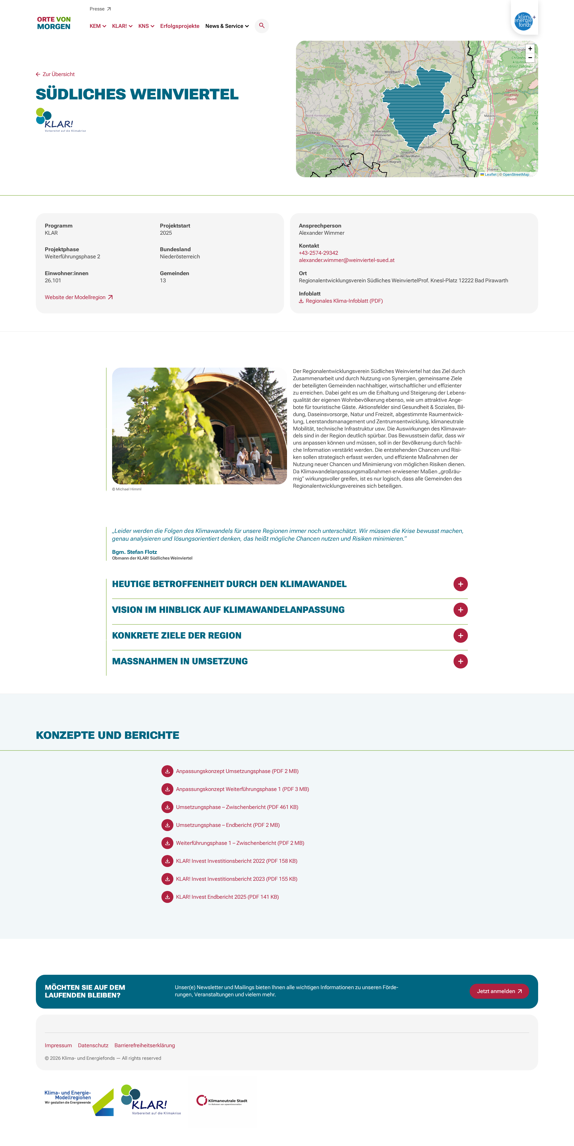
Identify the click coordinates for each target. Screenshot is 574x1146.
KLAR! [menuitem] (120, 26)
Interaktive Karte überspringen (287, 37)
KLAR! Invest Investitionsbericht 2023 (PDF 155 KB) (236, 879)
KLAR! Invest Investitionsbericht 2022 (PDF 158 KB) (236, 861)
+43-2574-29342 (318, 253)
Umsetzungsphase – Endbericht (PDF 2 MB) (227, 825)
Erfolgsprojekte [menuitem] (179, 26)
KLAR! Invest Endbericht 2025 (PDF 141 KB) (227, 897)
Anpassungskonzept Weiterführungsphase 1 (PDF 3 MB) (242, 789)
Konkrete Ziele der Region (177, 635)
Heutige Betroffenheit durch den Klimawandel (229, 584)
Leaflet (490, 174)
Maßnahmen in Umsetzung (180, 661)
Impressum (58, 1045)
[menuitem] (262, 26)
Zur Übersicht (58, 74)
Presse (98, 9)
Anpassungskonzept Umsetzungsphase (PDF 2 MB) (237, 771)
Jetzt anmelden (496, 991)
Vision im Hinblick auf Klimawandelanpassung (228, 609)
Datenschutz (93, 1045)
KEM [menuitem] (96, 26)
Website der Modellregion (76, 297)
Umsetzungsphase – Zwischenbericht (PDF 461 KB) (236, 807)
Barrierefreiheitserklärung (145, 1045)
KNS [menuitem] (144, 26)
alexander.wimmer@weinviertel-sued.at (347, 260)
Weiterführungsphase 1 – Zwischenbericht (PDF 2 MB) (239, 843)
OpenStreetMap (516, 174)
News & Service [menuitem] (225, 26)
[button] (417, 109)
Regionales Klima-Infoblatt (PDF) (344, 301)
